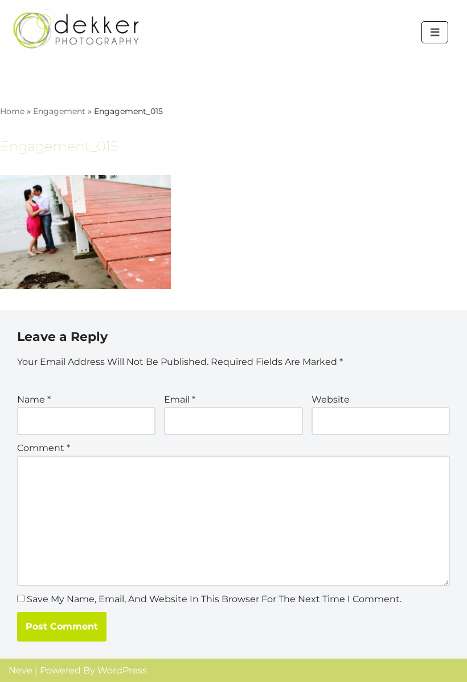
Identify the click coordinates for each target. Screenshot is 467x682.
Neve (20, 670)
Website (331, 399)
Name (34, 399)
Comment (43, 448)
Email (179, 399)
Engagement (59, 111)
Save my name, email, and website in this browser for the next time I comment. (214, 599)
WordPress (122, 670)
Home (12, 111)
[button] (434, 32)
